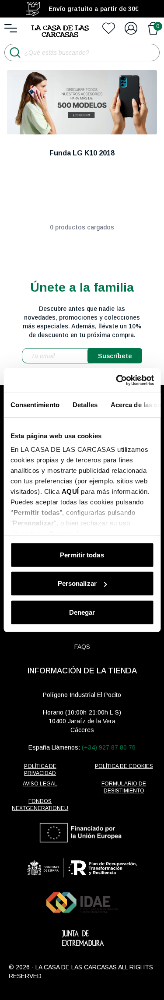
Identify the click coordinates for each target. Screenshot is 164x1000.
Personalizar (77, 583)
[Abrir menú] (10, 28)
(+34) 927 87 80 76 (109, 747)
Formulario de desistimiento (123, 787)
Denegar (82, 612)
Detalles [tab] (84, 404)
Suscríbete (115, 355)
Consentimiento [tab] (34, 404)
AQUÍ (70, 491)
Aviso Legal (40, 784)
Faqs (82, 646)
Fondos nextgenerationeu (40, 804)
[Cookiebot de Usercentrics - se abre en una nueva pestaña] (117, 380)
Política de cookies (124, 766)
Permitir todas (82, 554)
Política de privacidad (40, 769)
